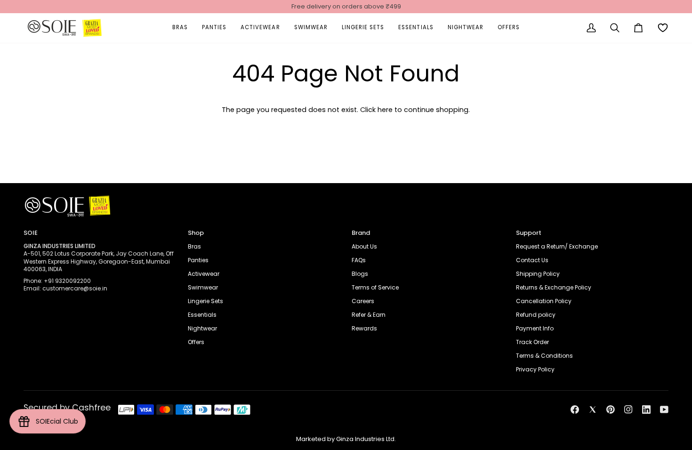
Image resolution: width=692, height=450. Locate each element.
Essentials (202, 315)
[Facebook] (575, 409)
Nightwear (202, 328)
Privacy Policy (535, 369)
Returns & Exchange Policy (553, 287)
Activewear (203, 274)
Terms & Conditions (544, 356)
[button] (180, 28)
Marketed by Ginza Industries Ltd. (346, 438)
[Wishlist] (663, 28)
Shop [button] (196, 232)
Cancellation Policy (543, 301)
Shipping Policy (538, 274)
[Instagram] (628, 409)
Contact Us (532, 260)
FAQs (359, 260)
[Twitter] (592, 409)
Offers (196, 342)
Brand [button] (361, 232)
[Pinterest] (610, 409)
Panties (198, 260)
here (385, 109)
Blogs (360, 274)
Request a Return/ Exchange (557, 246)
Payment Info (535, 328)
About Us (364, 246)
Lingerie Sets (205, 301)
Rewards (364, 328)
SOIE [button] (31, 232)
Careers (363, 301)
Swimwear (203, 287)
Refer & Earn (369, 315)
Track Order (532, 342)
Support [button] (528, 232)
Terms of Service (375, 287)
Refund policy (535, 315)
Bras (194, 246)
